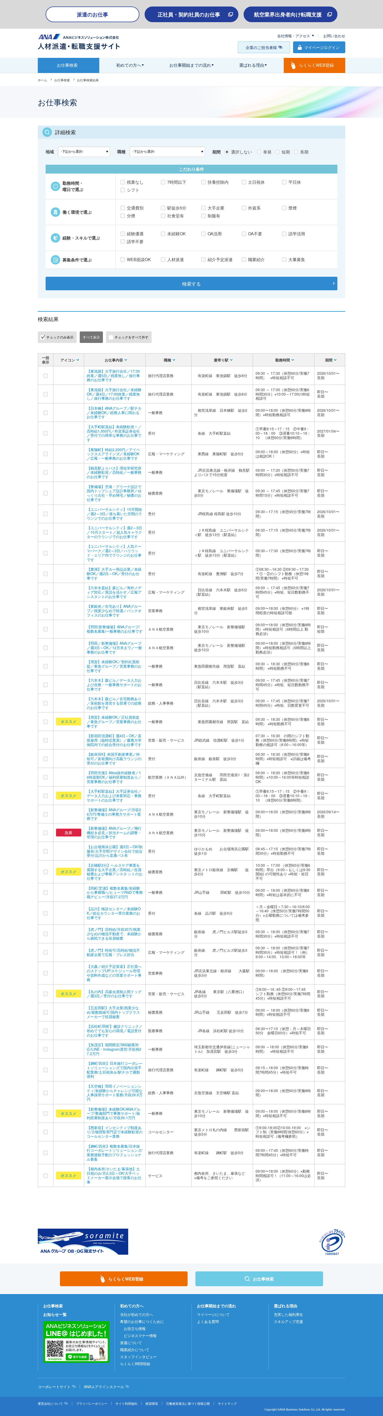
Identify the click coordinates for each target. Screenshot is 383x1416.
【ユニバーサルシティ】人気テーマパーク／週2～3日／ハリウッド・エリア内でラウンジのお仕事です (114, 553)
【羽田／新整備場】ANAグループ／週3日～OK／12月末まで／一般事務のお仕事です (114, 648)
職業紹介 (256, 259)
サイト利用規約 (126, 1403)
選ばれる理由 (285, 1306)
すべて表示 (91, 337)
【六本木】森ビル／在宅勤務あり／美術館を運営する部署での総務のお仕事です (114, 703)
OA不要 (255, 234)
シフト (133, 190)
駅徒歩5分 (176, 208)
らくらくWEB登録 (135, 1363)
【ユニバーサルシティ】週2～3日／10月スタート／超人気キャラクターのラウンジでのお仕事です (114, 532)
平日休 (294, 182)
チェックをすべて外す (132, 337)
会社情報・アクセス (293, 35)
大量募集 (296, 259)
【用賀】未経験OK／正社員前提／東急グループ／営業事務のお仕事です (114, 722)
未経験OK (176, 234)
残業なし (135, 182)
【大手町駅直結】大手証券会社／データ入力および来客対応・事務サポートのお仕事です (114, 796)
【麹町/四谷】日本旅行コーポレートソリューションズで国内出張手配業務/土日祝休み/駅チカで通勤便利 (115, 1070)
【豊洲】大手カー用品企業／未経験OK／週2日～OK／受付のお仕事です (114, 574)
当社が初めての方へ (136, 1314)
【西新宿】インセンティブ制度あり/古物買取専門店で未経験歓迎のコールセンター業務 (115, 1132)
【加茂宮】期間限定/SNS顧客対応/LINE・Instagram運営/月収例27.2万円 (114, 1049)
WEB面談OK (139, 259)
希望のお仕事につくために (142, 1321)
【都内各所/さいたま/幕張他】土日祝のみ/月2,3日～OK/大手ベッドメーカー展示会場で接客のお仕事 (114, 1175)
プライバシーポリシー (91, 1403)
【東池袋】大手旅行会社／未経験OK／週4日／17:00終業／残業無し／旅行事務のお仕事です (114, 394)
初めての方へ (132, 1306)
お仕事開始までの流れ (216, 1306)
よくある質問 (208, 1321)
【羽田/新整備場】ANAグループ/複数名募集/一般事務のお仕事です (115, 629)
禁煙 (292, 208)
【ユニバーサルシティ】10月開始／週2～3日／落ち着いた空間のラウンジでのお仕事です (114, 514)
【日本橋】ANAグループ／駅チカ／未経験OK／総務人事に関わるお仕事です (114, 412)
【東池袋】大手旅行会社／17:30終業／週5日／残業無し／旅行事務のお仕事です (113, 375)
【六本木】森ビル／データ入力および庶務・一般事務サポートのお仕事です (114, 685)
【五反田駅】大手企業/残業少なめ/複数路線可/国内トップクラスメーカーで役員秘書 (113, 1012)
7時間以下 (176, 182)
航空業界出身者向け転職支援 (288, 14)
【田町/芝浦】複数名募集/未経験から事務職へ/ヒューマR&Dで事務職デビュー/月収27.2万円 (115, 892)
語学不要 (135, 241)
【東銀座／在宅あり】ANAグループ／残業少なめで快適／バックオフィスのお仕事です (114, 611)
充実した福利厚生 (288, 1314)
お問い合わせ (334, 35)
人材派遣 (175, 259)
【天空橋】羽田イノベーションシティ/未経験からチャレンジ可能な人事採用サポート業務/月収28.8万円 (115, 1092)
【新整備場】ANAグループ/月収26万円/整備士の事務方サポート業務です (114, 814)
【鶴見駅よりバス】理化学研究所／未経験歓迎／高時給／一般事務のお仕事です (114, 472)
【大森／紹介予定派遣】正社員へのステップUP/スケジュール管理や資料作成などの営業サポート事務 (114, 973)
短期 (286, 152)
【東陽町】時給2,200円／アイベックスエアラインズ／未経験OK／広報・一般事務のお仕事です (113, 454)
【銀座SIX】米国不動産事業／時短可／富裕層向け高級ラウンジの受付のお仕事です (114, 759)
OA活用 (215, 234)
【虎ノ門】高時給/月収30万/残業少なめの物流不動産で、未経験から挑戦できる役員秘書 (114, 934)
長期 (304, 152)
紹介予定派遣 (220, 259)
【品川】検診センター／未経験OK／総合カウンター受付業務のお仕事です (114, 913)
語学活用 (296, 234)
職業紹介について (134, 1349)
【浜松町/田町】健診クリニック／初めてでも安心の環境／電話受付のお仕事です (115, 1031)
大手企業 (216, 208)
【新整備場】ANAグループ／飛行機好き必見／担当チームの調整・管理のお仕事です (114, 833)
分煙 (131, 216)
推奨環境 (151, 1403)
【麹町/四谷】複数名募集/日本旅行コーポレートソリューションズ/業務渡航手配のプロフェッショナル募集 (115, 1152)
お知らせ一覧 (55, 1314)
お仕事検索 (62, 80)
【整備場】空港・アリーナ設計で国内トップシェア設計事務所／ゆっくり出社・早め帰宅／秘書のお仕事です (114, 493)
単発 (267, 152)
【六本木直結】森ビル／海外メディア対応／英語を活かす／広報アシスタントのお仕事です (114, 592)
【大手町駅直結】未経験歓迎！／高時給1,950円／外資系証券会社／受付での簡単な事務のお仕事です (114, 433)
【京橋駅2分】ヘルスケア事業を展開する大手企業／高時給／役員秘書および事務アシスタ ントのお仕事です (115, 872)
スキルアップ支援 (288, 1321)
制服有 (214, 216)
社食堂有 (175, 216)
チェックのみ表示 (59, 337)
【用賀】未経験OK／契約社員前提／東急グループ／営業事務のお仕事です (114, 666)
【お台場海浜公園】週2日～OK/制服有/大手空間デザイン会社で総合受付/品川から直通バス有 (115, 851)
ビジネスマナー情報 (140, 1335)
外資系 (254, 208)
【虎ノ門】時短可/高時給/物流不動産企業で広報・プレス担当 (113, 952)
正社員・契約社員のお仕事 (189, 14)
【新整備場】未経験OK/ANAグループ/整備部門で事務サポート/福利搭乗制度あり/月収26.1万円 (113, 1113)
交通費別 (135, 208)
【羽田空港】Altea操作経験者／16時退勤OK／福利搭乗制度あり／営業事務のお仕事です (114, 777)
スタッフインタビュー (138, 1356)
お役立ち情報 (135, 1328)
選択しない (241, 152)
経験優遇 (135, 234)
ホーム (42, 80)
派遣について (131, 1342)
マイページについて (213, 1314)
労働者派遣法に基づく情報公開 (188, 1403)
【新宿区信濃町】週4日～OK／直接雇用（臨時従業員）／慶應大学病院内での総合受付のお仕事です (114, 740)
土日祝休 (256, 182)
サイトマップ (227, 1403)
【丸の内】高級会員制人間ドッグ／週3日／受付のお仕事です (114, 994)
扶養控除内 (218, 182)
